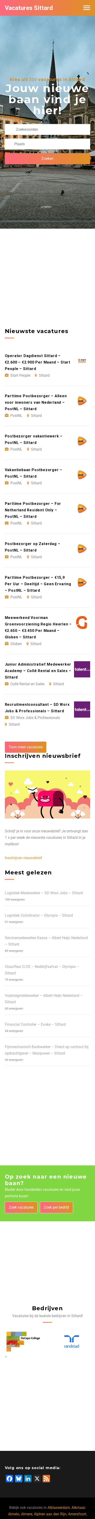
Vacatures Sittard (29, 8)
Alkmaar (78, 1507)
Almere (26, 1514)
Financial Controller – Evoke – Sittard (35, 1024)
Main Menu (86, 7)
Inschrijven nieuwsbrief (23, 858)
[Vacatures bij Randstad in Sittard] (71, 1341)
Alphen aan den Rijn (50, 1514)
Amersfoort (77, 1514)
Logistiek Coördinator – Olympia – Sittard (39, 915)
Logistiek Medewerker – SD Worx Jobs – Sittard (44, 893)
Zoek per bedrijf (56, 1207)
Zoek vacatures (21, 1207)
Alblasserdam (59, 1507)
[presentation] (5, 1356)
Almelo (13, 1514)
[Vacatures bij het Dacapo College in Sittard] (23, 1341)
